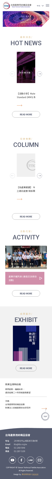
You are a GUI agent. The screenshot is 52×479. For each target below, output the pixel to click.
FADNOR (35, 474)
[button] (39, 73)
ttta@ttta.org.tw (20, 444)
